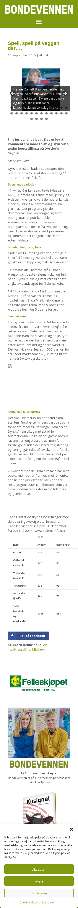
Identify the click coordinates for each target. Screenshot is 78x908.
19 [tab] (42, 113)
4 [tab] (26, 107)
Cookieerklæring (30, 902)
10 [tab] (56, 108)
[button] (71, 829)
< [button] (13, 93)
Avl (45, 645)
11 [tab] (61, 108)
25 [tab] (32, 119)
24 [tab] (66, 113)
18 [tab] (37, 113)
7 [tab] (41, 107)
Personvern (49, 902)
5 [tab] (31, 107)
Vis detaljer (39, 893)
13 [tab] (12, 113)
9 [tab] (51, 107)
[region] (39, 94)
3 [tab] (21, 107)
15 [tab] (22, 113)
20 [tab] (47, 113)
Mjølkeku (38, 649)
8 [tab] (46, 107)
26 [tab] (37, 119)
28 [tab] (47, 119)
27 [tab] (42, 119)
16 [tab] (27, 113)
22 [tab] (56, 113)
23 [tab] (61, 113)
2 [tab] (16, 107)
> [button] (65, 93)
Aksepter (39, 869)
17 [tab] (32, 113)
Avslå (39, 881)
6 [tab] (36, 107)
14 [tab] (17, 113)
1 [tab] (11, 107)
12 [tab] (66, 108)
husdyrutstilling (19, 649)
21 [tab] (51, 113)
